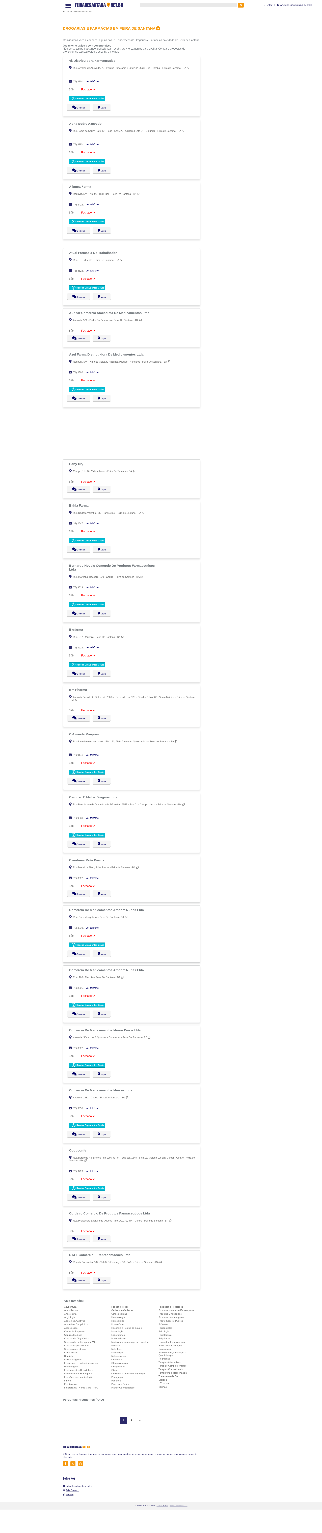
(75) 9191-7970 (80, 81)
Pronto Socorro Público (170, 1320)
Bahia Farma (79, 505)
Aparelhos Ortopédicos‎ (76, 1324)
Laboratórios (118, 1335)
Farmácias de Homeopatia (78, 1373)
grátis (309, 5)
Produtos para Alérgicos (171, 1317)
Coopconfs (78, 1150)
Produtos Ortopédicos (170, 1313)
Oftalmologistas (119, 1363)
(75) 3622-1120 (80, 878)
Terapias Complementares (172, 1365)
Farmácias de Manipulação (78, 1377)
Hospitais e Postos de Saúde (126, 1328)
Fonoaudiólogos (119, 1306)
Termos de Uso (162, 1506)
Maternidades (118, 1338)
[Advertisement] (133, 11)
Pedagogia (117, 1377)
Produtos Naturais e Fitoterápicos (176, 1310)
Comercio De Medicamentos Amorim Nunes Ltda (107, 910)
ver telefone (92, 81)
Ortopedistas (118, 1366)
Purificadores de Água (170, 1345)
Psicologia (163, 1331)
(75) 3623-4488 (80, 270)
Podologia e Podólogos (170, 1306)
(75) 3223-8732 (80, 647)
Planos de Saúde (120, 1384)
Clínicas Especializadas (76, 1345)
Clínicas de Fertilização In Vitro (80, 1342)
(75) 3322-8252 (80, 1048)
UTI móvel (163, 1383)
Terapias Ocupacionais (170, 1369)
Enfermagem (71, 1366)
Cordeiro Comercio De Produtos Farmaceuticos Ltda (110, 1213)
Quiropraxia (164, 1349)
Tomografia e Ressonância (172, 1372)
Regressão (164, 1358)
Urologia (162, 1379)
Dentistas (69, 1356)
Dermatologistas (73, 1359)
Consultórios (70, 1352)
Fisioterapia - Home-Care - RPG (81, 1387)
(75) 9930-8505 (80, 818)
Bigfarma (76, 629)
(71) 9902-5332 (80, 372)
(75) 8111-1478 (80, 144)
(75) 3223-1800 (80, 1171)
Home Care (117, 1324)
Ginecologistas (119, 1313)
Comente (78, 108)
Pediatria (116, 1380)
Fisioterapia (70, 1384)
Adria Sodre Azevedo (85, 123)
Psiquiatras (164, 1338)
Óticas (114, 1370)
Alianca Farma (80, 186)
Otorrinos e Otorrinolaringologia (128, 1373)
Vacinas (162, 1386)
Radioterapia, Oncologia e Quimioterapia (172, 1353)
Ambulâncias (71, 1310)
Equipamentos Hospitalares (78, 1370)
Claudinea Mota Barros (87, 860)
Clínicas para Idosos (75, 1349)
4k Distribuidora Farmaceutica (92, 60)
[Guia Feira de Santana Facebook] (66, 1463)
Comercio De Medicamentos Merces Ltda (101, 1090)
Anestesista (70, 1313)
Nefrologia (116, 1349)
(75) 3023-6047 (80, 927)
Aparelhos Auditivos (74, 1320)
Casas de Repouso (74, 1331)
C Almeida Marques (84, 734)
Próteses (163, 1324)
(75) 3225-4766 (80, 988)
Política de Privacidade (178, 1506)
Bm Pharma (78, 689)
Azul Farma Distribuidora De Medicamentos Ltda (106, 354)
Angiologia (69, 1317)
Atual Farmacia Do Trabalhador (93, 253)
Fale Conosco (72, 1490)
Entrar (269, 5)
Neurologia (117, 1352)
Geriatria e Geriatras (122, 1310)
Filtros (67, 1380)
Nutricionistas (118, 1356)
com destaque (296, 5)
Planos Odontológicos (123, 1387)
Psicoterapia (165, 1335)
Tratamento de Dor (168, 1376)
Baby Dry (76, 464)
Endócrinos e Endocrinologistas (81, 1363)
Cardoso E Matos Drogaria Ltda (93, 797)
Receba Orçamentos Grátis (90, 98)
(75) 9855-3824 (80, 1108)
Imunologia (117, 1331)
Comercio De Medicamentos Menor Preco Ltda (105, 1030)
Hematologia (118, 1317)
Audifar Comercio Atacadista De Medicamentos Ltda (109, 313)
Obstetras (116, 1359)
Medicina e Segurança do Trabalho (130, 1342)
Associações (70, 1328)
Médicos (115, 1345)
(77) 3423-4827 (80, 204)
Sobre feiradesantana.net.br (79, 1486)
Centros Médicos (73, 1335)
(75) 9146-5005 (80, 755)
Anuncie (69, 1494)
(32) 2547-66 (79, 523)
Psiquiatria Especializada (171, 1342)
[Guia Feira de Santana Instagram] (81, 1463)
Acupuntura (70, 1306)
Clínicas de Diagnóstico (76, 1338)
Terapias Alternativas (169, 1362)
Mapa (102, 108)
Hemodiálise (117, 1320)
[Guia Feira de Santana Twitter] (73, 1463)
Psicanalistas (165, 1328)
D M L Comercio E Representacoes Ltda (100, 1255)
